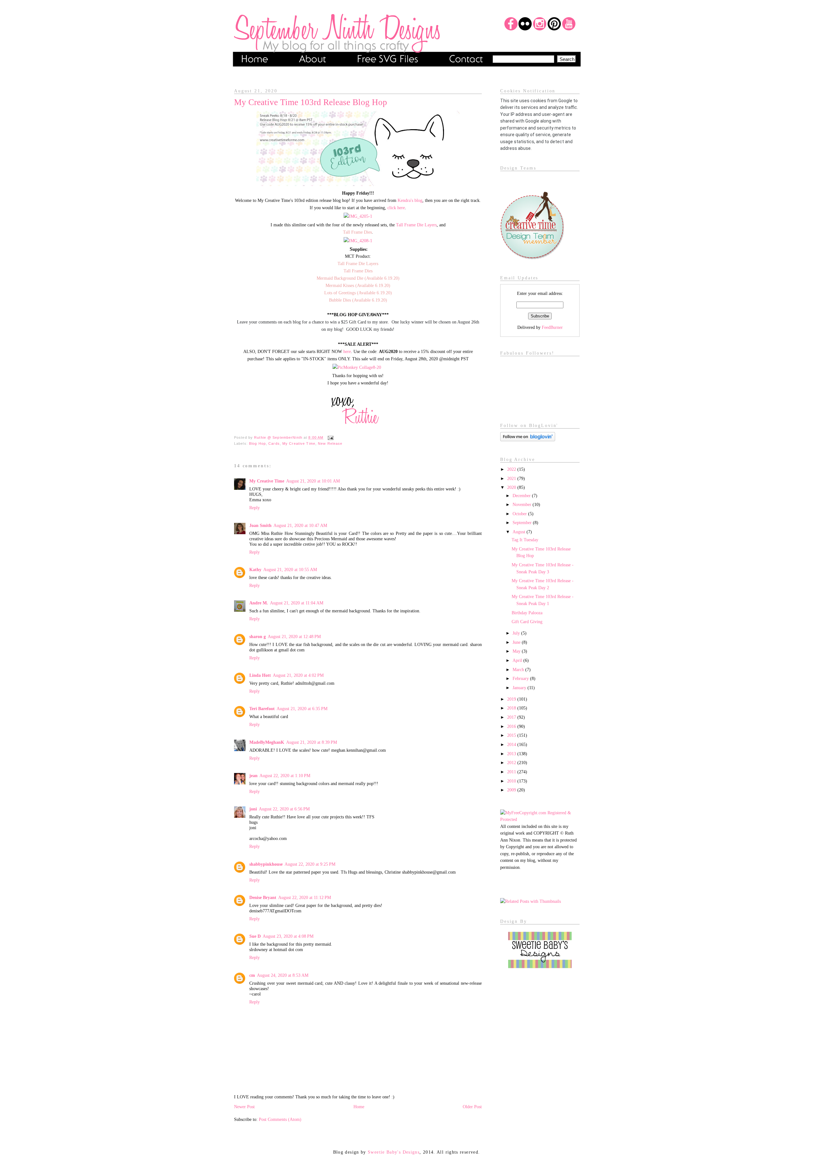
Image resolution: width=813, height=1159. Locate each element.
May (517, 651)
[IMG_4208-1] (357, 240)
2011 (512, 771)
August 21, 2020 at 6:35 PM (302, 708)
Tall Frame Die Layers (416, 224)
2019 (512, 699)
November (523, 504)
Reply (254, 507)
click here (396, 207)
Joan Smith (260, 525)
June (517, 642)
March (519, 669)
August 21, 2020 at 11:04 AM (296, 602)
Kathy (255, 569)
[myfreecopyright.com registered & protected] (540, 819)
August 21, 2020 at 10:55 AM (290, 569)
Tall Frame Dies (357, 232)
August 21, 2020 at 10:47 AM (300, 525)
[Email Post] (330, 437)
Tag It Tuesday (525, 539)
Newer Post (244, 1106)
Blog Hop (257, 443)
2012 (512, 762)
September (523, 522)
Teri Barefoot (262, 708)
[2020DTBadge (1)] (532, 257)
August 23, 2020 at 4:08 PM (288, 936)
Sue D (255, 936)
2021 (512, 478)
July (517, 633)
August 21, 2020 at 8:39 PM (311, 742)
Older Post (472, 1106)
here (347, 351)
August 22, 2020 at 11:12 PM (304, 897)
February (521, 678)
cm (252, 975)
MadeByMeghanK (266, 742)
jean (253, 775)
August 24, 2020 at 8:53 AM (282, 975)
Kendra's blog (410, 200)
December (522, 495)
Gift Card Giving (527, 621)
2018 (512, 707)
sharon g (257, 636)
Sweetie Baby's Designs (394, 1152)
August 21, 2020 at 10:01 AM (313, 480)
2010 (512, 780)
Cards (274, 443)
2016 (512, 726)
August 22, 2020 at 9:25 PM (310, 864)
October (520, 513)
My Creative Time (298, 443)
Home (358, 1106)
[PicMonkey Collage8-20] (356, 367)
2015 (512, 735)
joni (253, 808)
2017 (512, 717)
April (518, 660)
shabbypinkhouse (266, 864)
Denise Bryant (262, 897)
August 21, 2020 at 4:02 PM (298, 675)
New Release (330, 443)
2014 (512, 744)
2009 (512, 789)
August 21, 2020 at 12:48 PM (294, 636)
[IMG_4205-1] (357, 216)
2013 (512, 753)
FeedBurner (552, 327)
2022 (512, 469)
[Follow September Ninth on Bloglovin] (527, 439)
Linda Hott (260, 675)
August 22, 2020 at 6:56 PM (284, 808)
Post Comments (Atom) (280, 1119)
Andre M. (258, 602)
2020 (512, 487)
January (520, 687)
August (520, 531)
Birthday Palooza (527, 612)
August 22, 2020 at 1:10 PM (284, 775)
